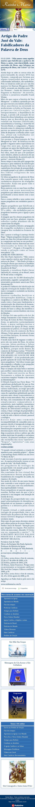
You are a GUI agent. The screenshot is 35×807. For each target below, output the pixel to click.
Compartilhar (24, 588)
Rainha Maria (16, 4)
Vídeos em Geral (10, 752)
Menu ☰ (4, 29)
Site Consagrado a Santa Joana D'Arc (17, 786)
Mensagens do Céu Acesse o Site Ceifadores (17, 664)
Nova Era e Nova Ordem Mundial (16, 737)
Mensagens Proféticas (11, 749)
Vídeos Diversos (10, 629)
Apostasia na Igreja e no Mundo (15, 734)
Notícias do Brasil (10, 623)
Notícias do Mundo (11, 626)
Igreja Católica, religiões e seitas (15, 620)
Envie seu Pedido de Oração (14, 728)
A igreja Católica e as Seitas (14, 746)
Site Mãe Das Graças (17, 642)
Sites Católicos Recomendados (15, 755)
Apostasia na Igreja (11, 598)
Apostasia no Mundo (11, 601)
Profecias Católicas (10, 608)
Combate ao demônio (11, 614)
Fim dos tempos (9, 605)
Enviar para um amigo (10, 588)
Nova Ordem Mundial (11, 617)
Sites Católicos (9, 632)
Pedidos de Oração (10, 635)
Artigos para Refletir (11, 611)
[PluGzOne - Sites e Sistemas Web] (17, 805)
